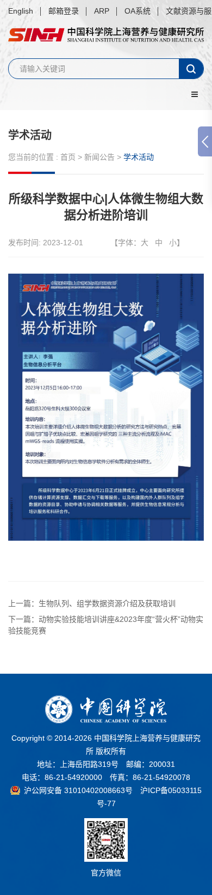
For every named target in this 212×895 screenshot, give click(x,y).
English (20, 11)
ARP (101, 11)
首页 (68, 157)
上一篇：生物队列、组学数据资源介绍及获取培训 (92, 603)
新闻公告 (99, 157)
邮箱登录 (63, 11)
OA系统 (137, 11)
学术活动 (30, 135)
